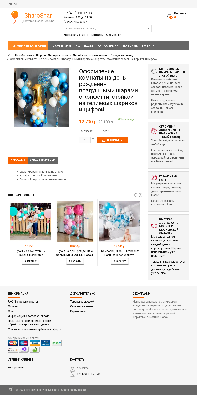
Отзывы (13, 306)
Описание (17, 160)
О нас (11, 311)
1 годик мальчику (122, 55)
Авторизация (16, 367)
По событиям (23, 55)
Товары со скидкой (82, 301)
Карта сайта (78, 311)
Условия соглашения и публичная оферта (34, 329)
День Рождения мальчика (90, 55)
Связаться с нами (81, 306)
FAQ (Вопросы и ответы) (23, 301)
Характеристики (42, 160)
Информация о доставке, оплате (28, 316)
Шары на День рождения (52, 55)
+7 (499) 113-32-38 (78, 13)
